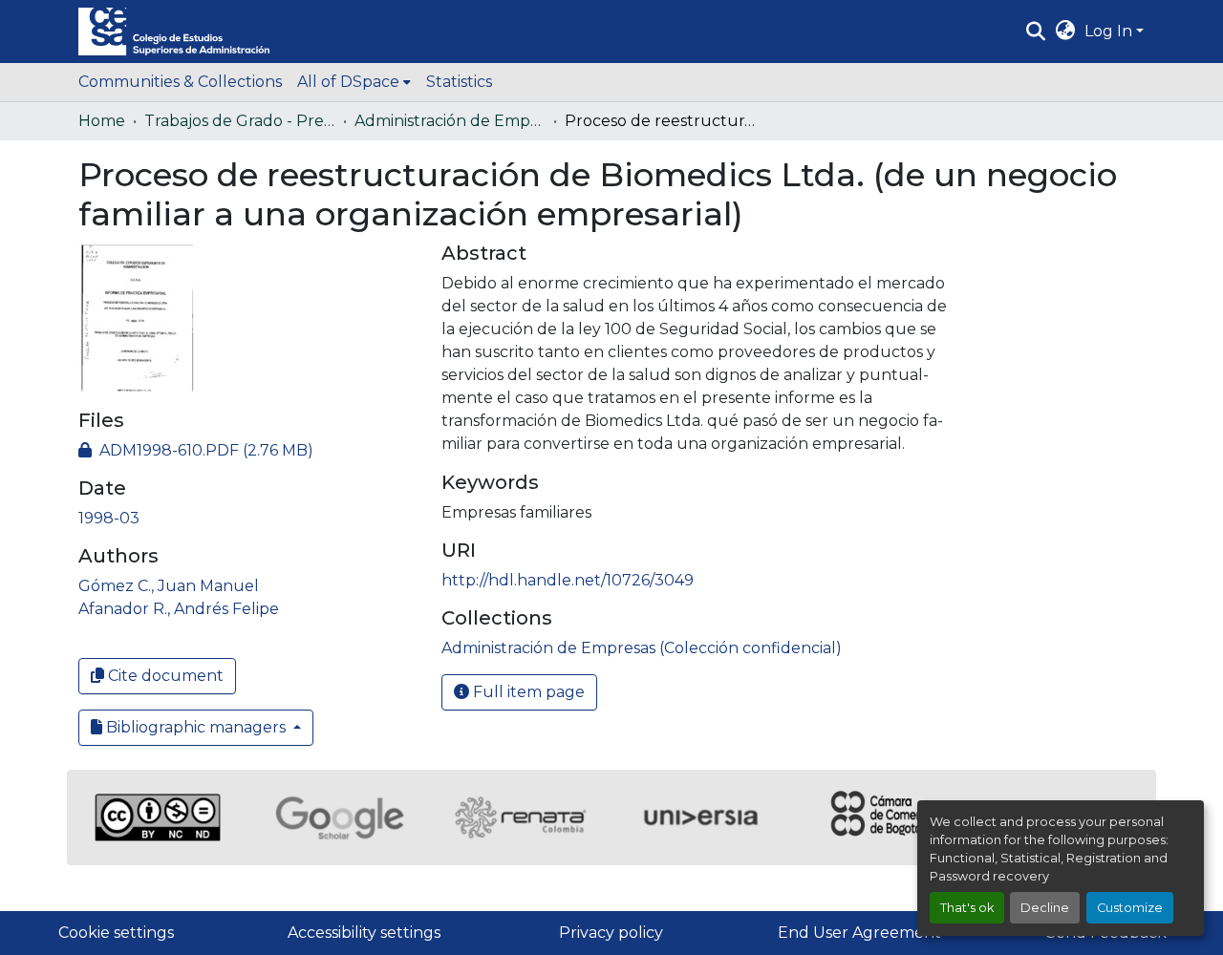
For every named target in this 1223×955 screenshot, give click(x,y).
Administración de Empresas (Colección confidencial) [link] (450, 121)
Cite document (164, 676)
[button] (173, 31)
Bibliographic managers (196, 727)
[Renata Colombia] (520, 817)
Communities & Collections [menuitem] (180, 82)
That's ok (967, 908)
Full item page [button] (527, 692)
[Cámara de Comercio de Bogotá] (884, 817)
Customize (1130, 908)
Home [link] (101, 121)
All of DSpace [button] (348, 82)
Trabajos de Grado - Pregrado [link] (239, 121)
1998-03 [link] (108, 518)
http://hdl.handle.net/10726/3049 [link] (567, 580)
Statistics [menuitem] (459, 82)
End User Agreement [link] (859, 932)
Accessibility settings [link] (364, 932)
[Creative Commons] (157, 817)
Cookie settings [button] (116, 932)
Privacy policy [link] (611, 932)
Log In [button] (1110, 31)
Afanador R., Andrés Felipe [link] (178, 609)
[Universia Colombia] (702, 817)
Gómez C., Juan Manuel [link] (168, 586)
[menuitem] (354, 82)
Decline (1044, 908)
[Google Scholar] (339, 817)
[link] (248, 450)
